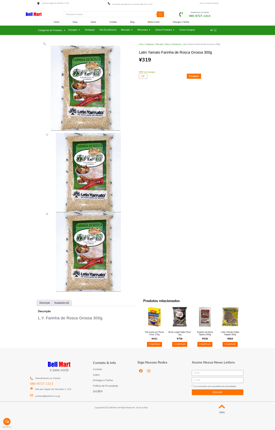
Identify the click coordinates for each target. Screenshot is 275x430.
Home (56, 22)
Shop (75, 22)
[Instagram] (148, 370)
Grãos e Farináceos (173, 44)
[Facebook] (141, 370)
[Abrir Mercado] (132, 30)
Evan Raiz (143, 408)
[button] (44, 44)
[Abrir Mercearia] (149, 30)
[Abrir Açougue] (79, 30)
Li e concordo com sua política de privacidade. (215, 386)
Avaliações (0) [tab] (61, 303)
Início (141, 44)
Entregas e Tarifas (181, 22)
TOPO (222, 413)
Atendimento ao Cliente (200, 12)
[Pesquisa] (160, 14)
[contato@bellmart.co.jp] (31, 395)
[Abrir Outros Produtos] (173, 30)
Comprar (194, 76)
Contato (113, 22)
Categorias (149, 44)
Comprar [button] (154, 344)
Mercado (159, 44)
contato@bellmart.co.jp (47, 396)
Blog (132, 22)
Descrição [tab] (45, 303)
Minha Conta (153, 22)
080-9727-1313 (41, 384)
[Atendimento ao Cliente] (181, 14)
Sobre (93, 22)
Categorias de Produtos (50, 30)
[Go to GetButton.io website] (6, 427)
